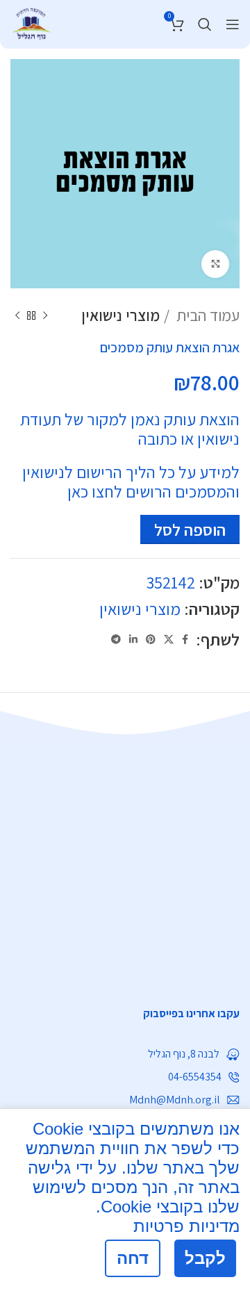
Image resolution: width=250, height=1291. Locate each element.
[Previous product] (45, 315)
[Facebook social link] (185, 639)
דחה (133, 1258)
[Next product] (17, 315)
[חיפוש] (205, 24)
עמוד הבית (206, 315)
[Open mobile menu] (233, 24)
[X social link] (169, 639)
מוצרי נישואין (120, 315)
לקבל (205, 1258)
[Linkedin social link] (133, 639)
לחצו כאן (94, 491)
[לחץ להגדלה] (215, 264)
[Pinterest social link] (151, 639)
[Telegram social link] (116, 639)
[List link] (125, 1013)
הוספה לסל (190, 529)
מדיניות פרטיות (186, 1226)
